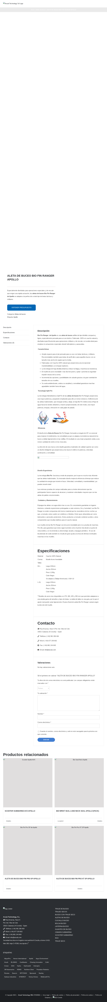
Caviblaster (23, 962)
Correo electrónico (44, 722)
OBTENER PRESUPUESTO (21, 307)
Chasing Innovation (36, 962)
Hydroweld (27, 966)
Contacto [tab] (6, 337)
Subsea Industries (10, 977)
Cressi (6, 966)
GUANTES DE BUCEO (63, 929)
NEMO (19, 969)
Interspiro (36, 966)
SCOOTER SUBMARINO (64, 935)
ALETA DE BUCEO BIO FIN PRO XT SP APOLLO (75, 879)
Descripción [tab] (7, 327)
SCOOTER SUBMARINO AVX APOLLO (20, 811)
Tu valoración (43, 693)
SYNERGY (22, 977)
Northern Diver (29, 969)
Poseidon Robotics (43, 969)
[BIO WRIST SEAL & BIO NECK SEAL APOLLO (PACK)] (79, 782)
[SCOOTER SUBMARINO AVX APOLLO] (27, 782)
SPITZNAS (23, 973)
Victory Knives (33, 977)
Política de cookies (57, 995)
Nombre (41, 714)
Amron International (19, 958)
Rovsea (6, 973)
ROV (57, 938)
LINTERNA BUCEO (62, 926)
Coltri (47, 962)
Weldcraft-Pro (45, 977)
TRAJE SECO (60, 941)
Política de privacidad (72, 995)
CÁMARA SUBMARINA (63, 932)
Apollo (15, 317)
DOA (12, 966)
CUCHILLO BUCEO (62, 920)
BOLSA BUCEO (60, 923)
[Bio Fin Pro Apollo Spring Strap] (27, 143)
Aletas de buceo (20, 314)
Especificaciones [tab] (9, 332)
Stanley (41, 973)
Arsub (6, 962)
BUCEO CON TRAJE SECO (65, 914)
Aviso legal (46, 995)
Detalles (8, 821)
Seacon (14, 973)
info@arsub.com (50, 650)
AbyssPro (7, 958)
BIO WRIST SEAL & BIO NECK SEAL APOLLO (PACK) (77, 811)
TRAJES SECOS (61, 912)
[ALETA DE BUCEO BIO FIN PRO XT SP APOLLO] (79, 850)
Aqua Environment (42, 958)
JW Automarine (9, 969)
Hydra (19, 966)
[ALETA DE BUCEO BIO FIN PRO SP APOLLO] (27, 850)
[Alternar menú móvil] (103, 4)
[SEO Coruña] (57, 997)
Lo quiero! (60, 821)
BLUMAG (14, 962)
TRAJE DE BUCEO (62, 909)
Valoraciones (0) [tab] (8, 343)
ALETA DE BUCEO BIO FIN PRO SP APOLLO (22, 879)
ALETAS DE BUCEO (62, 917)
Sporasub (33, 973)
